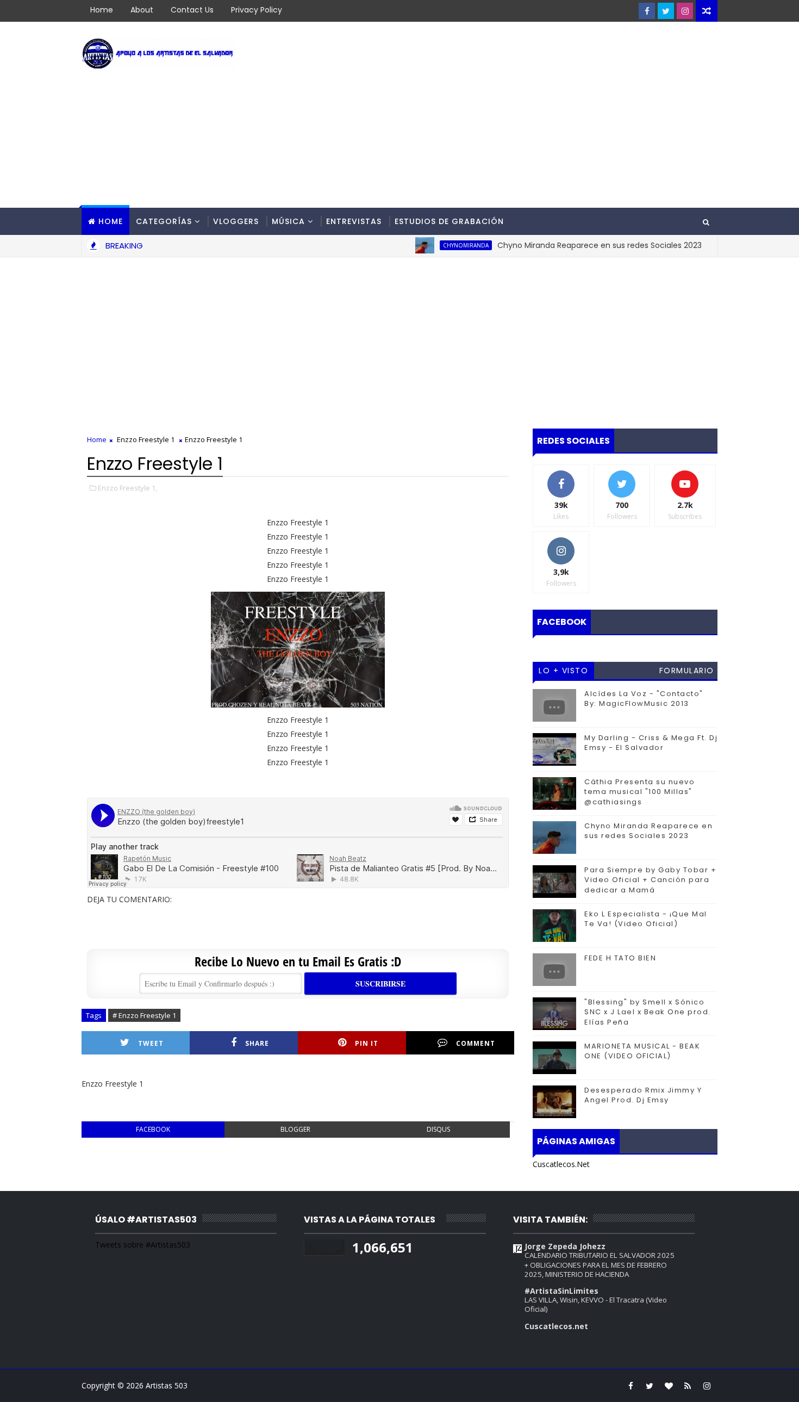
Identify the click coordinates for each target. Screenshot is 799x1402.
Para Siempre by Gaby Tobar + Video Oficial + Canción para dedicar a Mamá (650, 880)
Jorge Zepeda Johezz (565, 1246)
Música (288, 221)
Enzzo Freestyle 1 (145, 439)
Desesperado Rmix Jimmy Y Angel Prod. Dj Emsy (643, 1095)
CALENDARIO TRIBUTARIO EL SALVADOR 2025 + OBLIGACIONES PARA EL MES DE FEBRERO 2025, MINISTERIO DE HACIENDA (600, 1264)
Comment (475, 1043)
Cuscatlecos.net (556, 1326)
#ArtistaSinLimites (561, 1291)
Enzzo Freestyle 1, (127, 488)
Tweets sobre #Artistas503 (142, 1244)
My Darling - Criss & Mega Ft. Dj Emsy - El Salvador (650, 743)
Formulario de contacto (686, 672)
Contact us (192, 9)
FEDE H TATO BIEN (620, 958)
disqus (438, 1129)
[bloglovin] (668, 1386)
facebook (153, 1129)
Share (257, 1043)
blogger (295, 1129)
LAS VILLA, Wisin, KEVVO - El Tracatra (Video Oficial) (596, 1304)
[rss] (687, 1386)
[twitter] (666, 11)
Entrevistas (354, 221)
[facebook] (647, 11)
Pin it (366, 1043)
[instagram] (685, 11)
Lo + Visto (563, 670)
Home (101, 9)
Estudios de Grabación (449, 221)
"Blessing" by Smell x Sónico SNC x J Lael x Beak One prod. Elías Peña (647, 1012)
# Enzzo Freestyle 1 (144, 1015)
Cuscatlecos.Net (561, 1164)
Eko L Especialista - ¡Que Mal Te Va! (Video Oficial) (645, 919)
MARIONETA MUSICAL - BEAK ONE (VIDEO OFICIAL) (642, 1051)
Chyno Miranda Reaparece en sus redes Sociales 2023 (572, 245)
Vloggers (236, 221)
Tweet (151, 1043)
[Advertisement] (519, 115)
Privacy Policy (256, 9)
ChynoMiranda (438, 245)
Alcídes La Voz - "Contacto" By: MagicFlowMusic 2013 (643, 698)
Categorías (164, 221)
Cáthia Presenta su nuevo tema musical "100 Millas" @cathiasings (639, 792)
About (141, 9)
